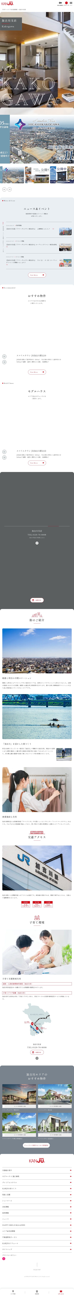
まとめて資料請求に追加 (20, 1106)
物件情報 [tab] (3, 228)
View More (34, 275)
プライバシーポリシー (9, 1255)
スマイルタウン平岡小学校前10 (12, 1139)
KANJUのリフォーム (10, 1243)
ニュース (5, 1219)
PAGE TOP (37, 1270)
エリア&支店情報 (12, 9)
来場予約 (36, 600)
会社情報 (5, 1207)
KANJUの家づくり (9, 1188)
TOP (3, 9)
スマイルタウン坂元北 (45, 1110)
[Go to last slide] (4, 189)
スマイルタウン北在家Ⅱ (46, 1139)
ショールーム (7, 1200)
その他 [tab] (3, 250)
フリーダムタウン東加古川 (10, 1110)
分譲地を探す (7, 1170)
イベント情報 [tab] (3, 235)
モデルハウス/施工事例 (10, 1176)
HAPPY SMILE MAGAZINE (13, 1225)
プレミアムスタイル (9, 1182)
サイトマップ (7, 1249)
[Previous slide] (4, 356)
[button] (12, 174)
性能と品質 (6, 1194)
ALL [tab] (3, 223)
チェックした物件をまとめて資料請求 (36, 1145)
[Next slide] (10, 189)
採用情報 (5, 1213)
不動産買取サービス (9, 1237)
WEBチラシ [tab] (3, 243)
